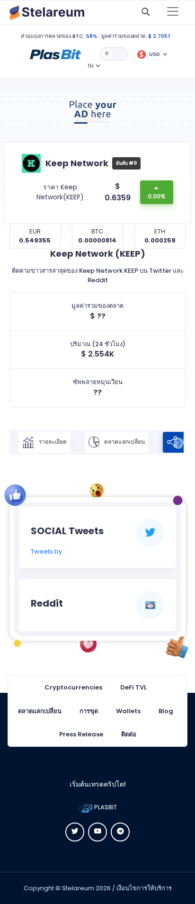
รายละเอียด (52, 442)
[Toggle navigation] (173, 12)
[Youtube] (97, 832)
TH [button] (90, 66)
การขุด (89, 711)
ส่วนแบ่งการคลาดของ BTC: (53, 36)
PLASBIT (105, 807)
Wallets (128, 711)
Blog (166, 711)
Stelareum (78, 888)
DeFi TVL (133, 687)
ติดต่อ (128, 734)
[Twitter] (74, 832)
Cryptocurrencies (73, 687)
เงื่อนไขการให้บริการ (144, 888)
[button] (55, 53)
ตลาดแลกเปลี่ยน (124, 442)
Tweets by (46, 551)
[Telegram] (120, 832)
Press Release (81, 734)
